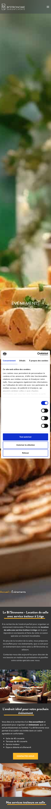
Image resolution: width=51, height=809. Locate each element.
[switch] (44, 412)
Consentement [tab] (9, 361)
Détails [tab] (22, 361)
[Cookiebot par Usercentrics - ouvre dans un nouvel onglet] (37, 354)
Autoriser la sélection (25, 445)
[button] (25, 756)
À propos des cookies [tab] (38, 361)
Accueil (4, 592)
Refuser (25, 453)
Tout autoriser (25, 437)
